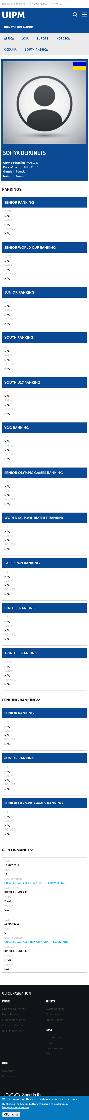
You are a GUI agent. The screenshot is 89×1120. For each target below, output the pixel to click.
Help (5, 1063)
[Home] (1, 7)
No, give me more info (15, 1107)
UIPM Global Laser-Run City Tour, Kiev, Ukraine (36, 941)
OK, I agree (11, 1114)
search (75, 14)
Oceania (10, 49)
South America (36, 49)
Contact (7, 1071)
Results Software (13, 1031)
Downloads (53, 1014)
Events (6, 1001)
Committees (54, 1037)
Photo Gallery (55, 1020)
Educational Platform (13, 3)
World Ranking (55, 1009)
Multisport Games (13, 1020)
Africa (9, 38)
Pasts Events (10, 1014)
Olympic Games (12, 1025)
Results (50, 1001)
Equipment (9, 1076)
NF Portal (57, 3)
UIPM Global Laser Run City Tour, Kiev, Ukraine (36, 883)
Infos (49, 1029)
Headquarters (54, 1048)
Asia (25, 38)
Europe (42, 38)
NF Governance (38, 3)
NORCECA (63, 38)
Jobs (49, 1053)
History (50, 1042)
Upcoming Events (13, 1009)
